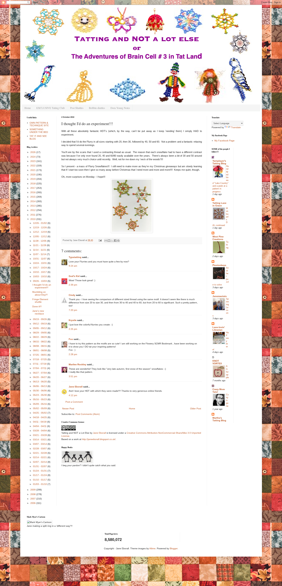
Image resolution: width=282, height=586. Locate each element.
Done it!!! (37, 306)
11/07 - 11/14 (40, 254)
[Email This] (106, 240)
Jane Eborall (76, 386)
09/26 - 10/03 (40, 281)
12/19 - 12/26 (40, 227)
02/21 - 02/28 (40, 453)
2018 (33, 183)
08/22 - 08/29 (40, 337)
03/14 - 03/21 (40, 439)
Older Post (195, 408)
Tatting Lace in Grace (219, 204)
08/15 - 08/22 (40, 341)
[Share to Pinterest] (118, 240)
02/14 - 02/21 (40, 457)
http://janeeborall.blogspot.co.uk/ (99, 439)
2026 (33, 152)
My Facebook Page (224, 140)
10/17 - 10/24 (40, 267)
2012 (33, 210)
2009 (33, 489)
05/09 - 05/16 (40, 404)
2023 (33, 161)
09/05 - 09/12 (40, 328)
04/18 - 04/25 (40, 417)
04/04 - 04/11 (40, 426)
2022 (33, 165)
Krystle (73, 320)
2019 (33, 179)
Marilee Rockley (77, 364)
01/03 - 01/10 (40, 484)
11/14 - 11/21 (40, 250)
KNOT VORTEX (217, 362)
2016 (33, 192)
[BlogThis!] (109, 240)
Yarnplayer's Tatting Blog (219, 162)
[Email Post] (100, 240)
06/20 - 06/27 (40, 377)
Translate (236, 127)
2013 (33, 205)
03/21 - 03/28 (40, 435)
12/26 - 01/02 (40, 223)
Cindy (72, 295)
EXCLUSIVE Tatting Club (50, 108)
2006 (33, 503)
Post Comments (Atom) (88, 414)
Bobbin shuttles (97, 108)
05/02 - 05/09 (40, 408)
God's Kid (74, 276)
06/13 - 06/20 (40, 381)
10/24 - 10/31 (40, 263)
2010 (33, 219)
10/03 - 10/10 (40, 276)
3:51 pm (73, 376)
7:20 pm (73, 310)
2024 (33, 156)
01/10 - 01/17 (40, 479)
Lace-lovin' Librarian (218, 328)
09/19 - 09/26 (40, 319)
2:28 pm (73, 354)
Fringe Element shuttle (40, 300)
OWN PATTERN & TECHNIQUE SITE (39, 124)
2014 (33, 201)
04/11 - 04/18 (40, 421)
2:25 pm (73, 329)
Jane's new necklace (38, 312)
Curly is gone (227, 400)
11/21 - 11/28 (40, 245)
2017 (33, 188)
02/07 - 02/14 (40, 462)
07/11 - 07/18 (40, 363)
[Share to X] (112, 240)
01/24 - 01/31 (40, 470)
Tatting (227, 245)
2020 (33, 174)
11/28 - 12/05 (40, 241)
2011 (33, 214)
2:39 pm (73, 284)
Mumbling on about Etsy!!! (40, 293)
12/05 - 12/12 (40, 236)
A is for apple (227, 372)
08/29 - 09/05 (40, 332)
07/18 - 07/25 (40, 359)
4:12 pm (73, 395)
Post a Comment (74, 402)
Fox (71, 339)
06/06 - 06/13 (40, 386)
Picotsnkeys (219, 265)
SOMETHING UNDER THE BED (39, 130)
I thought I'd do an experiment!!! (41, 286)
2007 (33, 498)
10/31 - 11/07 (40, 258)
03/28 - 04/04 (40, 430)
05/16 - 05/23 (40, 399)
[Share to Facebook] (115, 240)
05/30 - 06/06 (40, 390)
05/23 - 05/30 (40, 395)
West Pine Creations (218, 238)
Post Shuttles (76, 108)
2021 (33, 170)
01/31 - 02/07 (40, 466)
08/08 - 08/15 (40, 346)
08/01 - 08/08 (40, 350)
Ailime (152, 548)
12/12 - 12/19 (40, 232)
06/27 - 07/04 (40, 372)
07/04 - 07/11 (40, 368)
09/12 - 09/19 (40, 323)
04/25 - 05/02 (40, 412)
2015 (33, 196)
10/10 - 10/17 (40, 272)
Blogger (174, 548)
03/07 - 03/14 (40, 444)
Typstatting (75, 257)
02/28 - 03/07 (40, 448)
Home (27, 108)
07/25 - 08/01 (40, 354)
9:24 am (73, 266)
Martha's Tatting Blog (219, 419)
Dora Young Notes (120, 108)
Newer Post (68, 408)
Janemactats (219, 296)
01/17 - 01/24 (40, 475)
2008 (33, 494)
